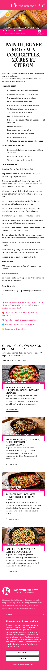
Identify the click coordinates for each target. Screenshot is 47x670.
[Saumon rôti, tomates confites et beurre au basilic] (23, 484)
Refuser (22, 658)
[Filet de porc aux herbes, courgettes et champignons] (23, 429)
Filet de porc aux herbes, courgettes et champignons (23, 442)
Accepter (22, 652)
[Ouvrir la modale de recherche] (39, 5)
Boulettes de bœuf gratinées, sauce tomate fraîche (22, 390)
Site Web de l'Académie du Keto (19, 324)
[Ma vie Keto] (23, 5)
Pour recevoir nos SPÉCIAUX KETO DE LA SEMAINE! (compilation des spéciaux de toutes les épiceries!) (22, 305)
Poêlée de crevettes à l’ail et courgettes (20, 550)
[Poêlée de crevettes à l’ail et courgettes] (23, 539)
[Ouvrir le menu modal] (3, 5)
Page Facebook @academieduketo (21, 320)
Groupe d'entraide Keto (16, 329)
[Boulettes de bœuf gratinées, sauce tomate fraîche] (23, 377)
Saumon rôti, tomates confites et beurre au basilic (20, 497)
